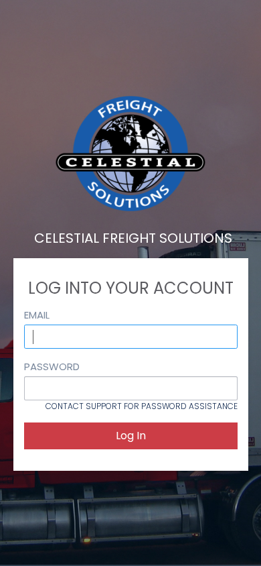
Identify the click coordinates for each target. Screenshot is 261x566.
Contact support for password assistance (142, 406)
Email (37, 315)
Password (52, 366)
